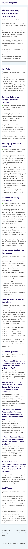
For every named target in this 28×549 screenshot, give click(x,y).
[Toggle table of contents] (24, 63)
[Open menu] (25, 3)
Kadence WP (16, 545)
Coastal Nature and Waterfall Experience (21, 530)
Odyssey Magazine (7, 19)
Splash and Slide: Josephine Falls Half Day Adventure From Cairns (7, 532)
